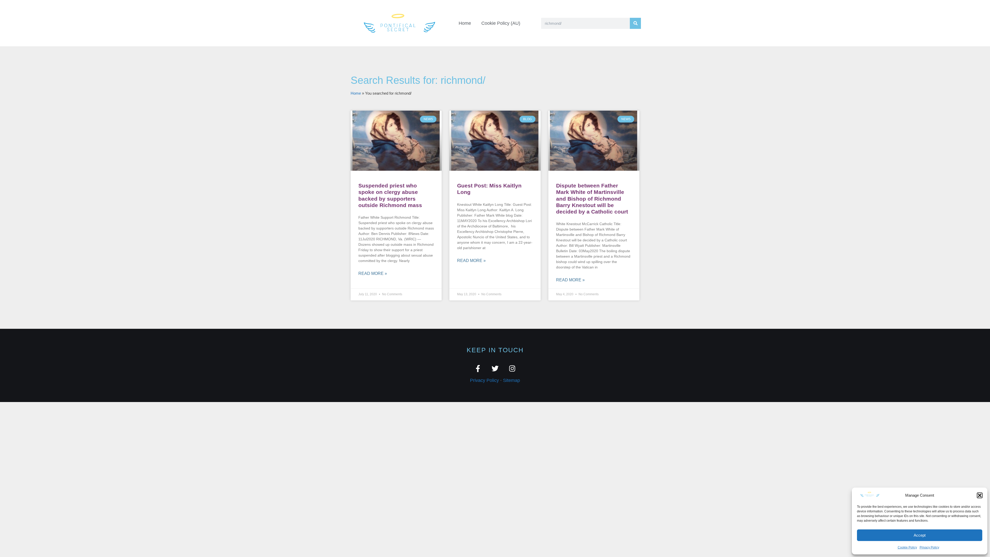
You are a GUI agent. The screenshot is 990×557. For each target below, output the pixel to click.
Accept (920, 535)
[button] (979, 495)
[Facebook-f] (477, 368)
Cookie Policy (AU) (500, 23)
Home (465, 23)
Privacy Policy (929, 547)
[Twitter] (495, 368)
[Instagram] (512, 368)
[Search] (635, 23)
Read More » (372, 273)
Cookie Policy (907, 547)
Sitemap (511, 380)
